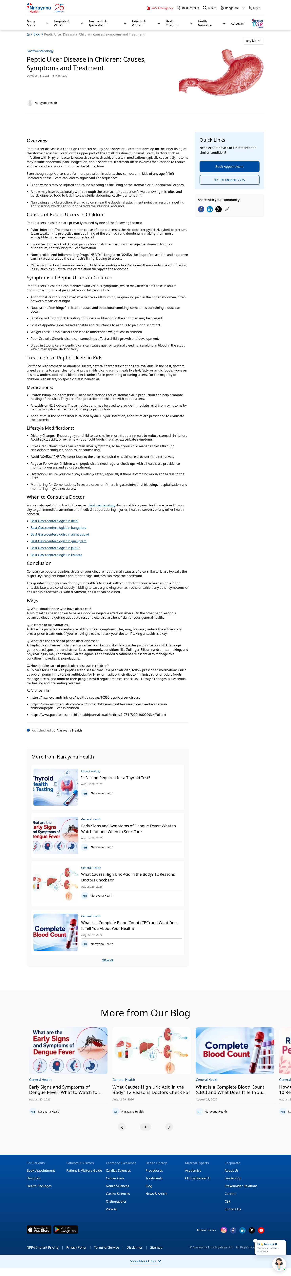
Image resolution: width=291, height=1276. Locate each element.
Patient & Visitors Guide (84, 1170)
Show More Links (143, 1261)
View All (108, 960)
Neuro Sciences (117, 1186)
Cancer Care (115, 1178)
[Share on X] (218, 209)
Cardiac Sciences (118, 1170)
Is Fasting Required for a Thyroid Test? (115, 777)
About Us (232, 1170)
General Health (57, 1079)
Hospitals (34, 1178)
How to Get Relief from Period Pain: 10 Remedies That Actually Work (250, 1089)
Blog (36, 34)
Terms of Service (109, 1247)
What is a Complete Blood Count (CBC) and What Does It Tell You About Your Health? (129, 925)
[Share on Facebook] (201, 209)
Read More (85, 1051)
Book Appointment (229, 166)
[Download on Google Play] (65, 1229)
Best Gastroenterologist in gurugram (59, 541)
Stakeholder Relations (241, 1186)
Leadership (233, 1178)
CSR (227, 1201)
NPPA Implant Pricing (45, 1247)
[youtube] (261, 1232)
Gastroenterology (40, 51)
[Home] (45, 8)
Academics (193, 1170)
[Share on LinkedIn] (210, 209)
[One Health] (257, 23)
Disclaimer (137, 1247)
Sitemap (156, 1247)
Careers (230, 1194)
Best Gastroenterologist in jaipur (55, 548)
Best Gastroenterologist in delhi (54, 521)
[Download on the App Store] (39, 1229)
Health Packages (39, 1186)
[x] (252, 1232)
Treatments (154, 1178)
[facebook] (233, 1232)
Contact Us (233, 1209)
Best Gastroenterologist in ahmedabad (60, 534)
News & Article (156, 1194)
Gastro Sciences (118, 1194)
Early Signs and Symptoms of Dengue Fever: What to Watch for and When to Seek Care (128, 828)
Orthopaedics (116, 1201)
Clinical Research (197, 1178)
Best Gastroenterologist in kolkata (56, 555)
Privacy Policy (78, 1247)
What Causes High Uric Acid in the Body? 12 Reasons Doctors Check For (128, 877)
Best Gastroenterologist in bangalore (59, 527)
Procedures (154, 1170)
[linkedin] (242, 1232)
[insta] (224, 1231)
